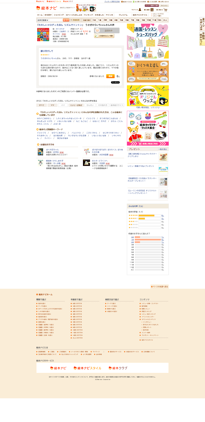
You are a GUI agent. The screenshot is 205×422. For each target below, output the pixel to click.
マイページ (96, 351)
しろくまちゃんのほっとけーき (68, 118)
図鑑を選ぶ (41, 322)
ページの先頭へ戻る (160, 286)
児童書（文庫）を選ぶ (45, 335)
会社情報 (99, 354)
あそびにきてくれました (150, 324)
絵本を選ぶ (41, 303)
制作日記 (146, 330)
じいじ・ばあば (76, 105)
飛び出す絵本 (62, 138)
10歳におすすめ (78, 330)
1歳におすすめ (77, 306)
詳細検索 (76, 20)
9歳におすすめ (77, 327)
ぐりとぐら (90, 118)
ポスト (116, 82)
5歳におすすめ (77, 316)
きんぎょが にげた (44, 121)
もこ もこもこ (82, 121)
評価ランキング (146, 311)
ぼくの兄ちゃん (52, 150)
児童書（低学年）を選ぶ (46, 324)
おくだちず (60, 29)
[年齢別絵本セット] (202, 44)
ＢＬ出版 (57, 163)
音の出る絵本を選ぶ (44, 314)
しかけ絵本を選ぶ (44, 311)
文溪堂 (102, 163)
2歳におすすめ (77, 308)
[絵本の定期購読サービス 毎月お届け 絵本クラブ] (68, 1)
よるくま (57, 124)
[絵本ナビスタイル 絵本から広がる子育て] (54, 1)
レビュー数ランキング (149, 314)
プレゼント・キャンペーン (150, 335)
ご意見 (52, 351)
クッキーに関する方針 (112, 1)
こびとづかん (91, 133)
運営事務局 (41, 351)
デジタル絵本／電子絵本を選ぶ (48, 319)
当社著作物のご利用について (47, 354)
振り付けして (47, 51)
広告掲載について (149, 351)
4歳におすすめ (77, 314)
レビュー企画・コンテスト (150, 303)
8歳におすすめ (77, 324)
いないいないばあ (64, 121)
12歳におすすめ (78, 335)
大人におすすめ (78, 338)
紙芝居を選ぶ (42, 316)
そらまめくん (42, 136)
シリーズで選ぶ (112, 306)
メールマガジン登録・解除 (79, 351)
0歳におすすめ (77, 303)
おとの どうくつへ (100, 161)
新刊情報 (144, 306)
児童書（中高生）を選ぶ (46, 332)
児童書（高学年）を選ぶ (46, 330)
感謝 (110, 76)
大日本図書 (103, 155)
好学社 (56, 152)
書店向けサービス (115, 351)
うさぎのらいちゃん (49, 58)
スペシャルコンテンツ (149, 319)
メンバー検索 (146, 332)
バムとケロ (76, 133)
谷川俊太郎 (57, 136)
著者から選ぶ (111, 308)
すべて (41, 105)
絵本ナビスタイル (147, 340)
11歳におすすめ (78, 332)
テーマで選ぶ (111, 303)
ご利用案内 (62, 351)
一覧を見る (162, 149)
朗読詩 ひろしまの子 (54, 161)
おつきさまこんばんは (109, 118)
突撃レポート (147, 327)
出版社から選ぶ (112, 311)
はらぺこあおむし (44, 118)
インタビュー (147, 322)
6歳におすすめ (77, 319)
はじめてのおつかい (111, 133)
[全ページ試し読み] (202, 30)
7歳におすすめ (77, 322)
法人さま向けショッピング (69, 354)
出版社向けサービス (132, 351)
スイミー (48, 138)
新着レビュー (146, 308)
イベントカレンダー (148, 316)
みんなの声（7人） (136, 206)
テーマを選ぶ (42, 306)
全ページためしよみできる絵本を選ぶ (50, 308)
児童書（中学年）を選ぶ (46, 327)
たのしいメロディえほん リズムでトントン (60, 25)
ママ (52, 105)
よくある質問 (87, 354)
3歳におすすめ (77, 311)
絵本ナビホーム (45, 294)
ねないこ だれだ (99, 121)
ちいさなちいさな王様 (77, 136)
